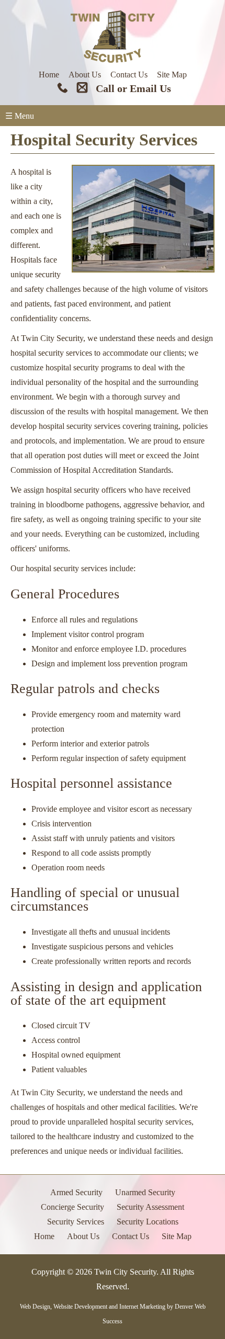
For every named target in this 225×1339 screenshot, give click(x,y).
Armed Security (76, 1192)
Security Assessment (150, 1206)
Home (49, 74)
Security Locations (147, 1221)
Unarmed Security (145, 1192)
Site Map (172, 74)
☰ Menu (19, 115)
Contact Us (129, 74)
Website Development (80, 1306)
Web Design (35, 1306)
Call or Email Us (133, 88)
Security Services (75, 1221)
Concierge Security (72, 1206)
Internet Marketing (142, 1306)
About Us (85, 74)
